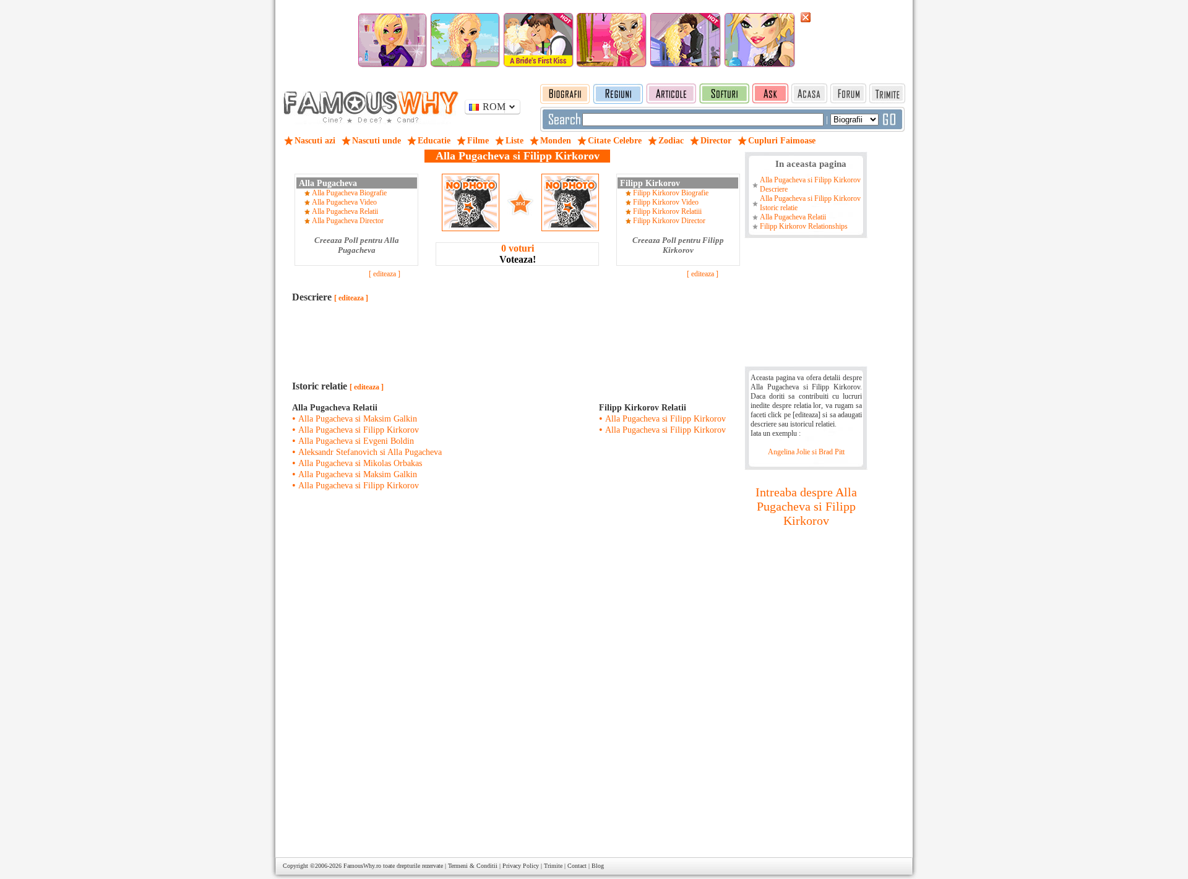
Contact (577, 865)
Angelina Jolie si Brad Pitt (806, 452)
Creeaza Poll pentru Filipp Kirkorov (678, 245)
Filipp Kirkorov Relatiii (667, 211)
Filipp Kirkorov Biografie (670, 193)
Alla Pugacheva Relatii (345, 211)
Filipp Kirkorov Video (666, 202)
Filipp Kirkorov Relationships (804, 226)
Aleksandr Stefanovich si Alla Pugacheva (370, 452)
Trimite (553, 865)
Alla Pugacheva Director (348, 220)
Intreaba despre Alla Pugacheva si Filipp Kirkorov (806, 506)
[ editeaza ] (384, 274)
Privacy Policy (520, 865)
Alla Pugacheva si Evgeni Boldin (356, 441)
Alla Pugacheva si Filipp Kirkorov (358, 430)
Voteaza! (517, 254)
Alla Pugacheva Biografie (349, 193)
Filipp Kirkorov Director (669, 220)
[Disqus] (517, 681)
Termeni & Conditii (472, 865)
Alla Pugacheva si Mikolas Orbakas (360, 463)
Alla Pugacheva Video (344, 202)
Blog (598, 865)
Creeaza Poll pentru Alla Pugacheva (356, 245)
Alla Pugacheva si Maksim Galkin (357, 418)
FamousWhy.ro (362, 865)
